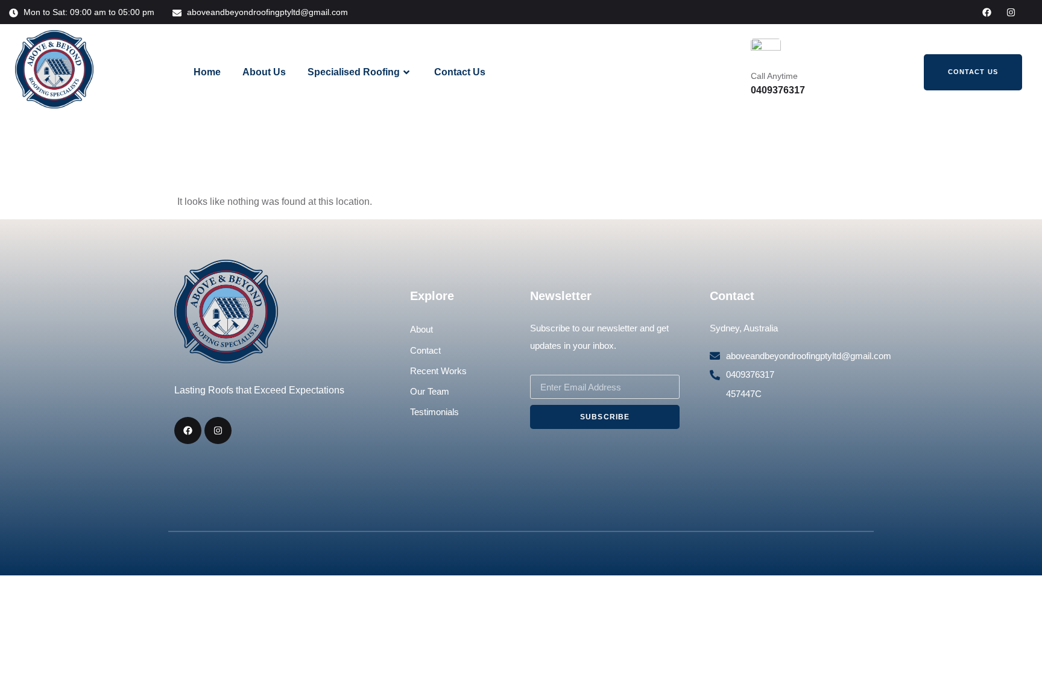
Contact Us (459, 72)
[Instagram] (1010, 12)
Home (207, 72)
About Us (264, 72)
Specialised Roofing (354, 72)
